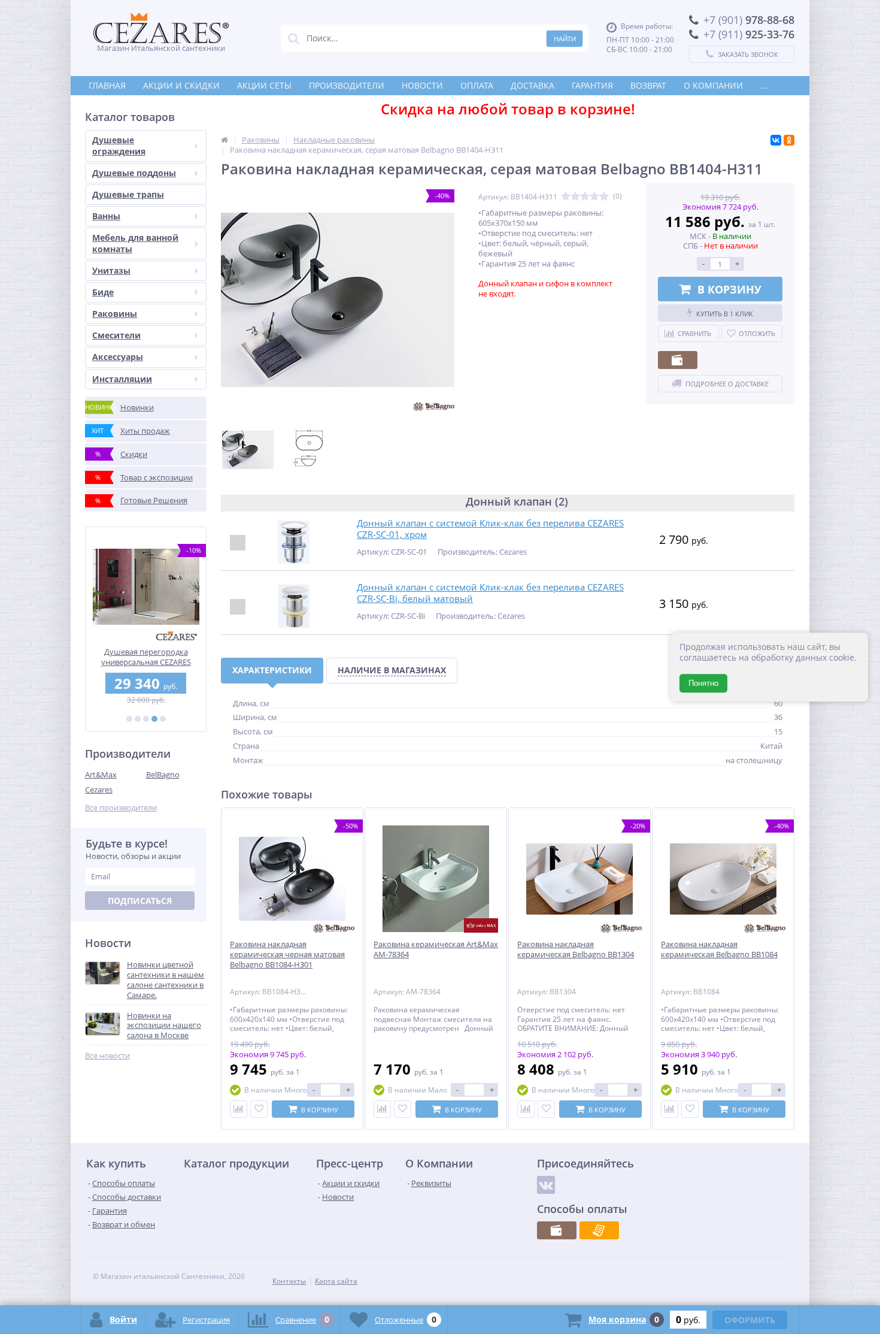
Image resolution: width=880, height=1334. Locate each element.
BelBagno (163, 774)
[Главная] (224, 139)
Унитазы (111, 270)
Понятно (703, 683)
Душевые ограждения (118, 145)
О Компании (713, 85)
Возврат (648, 85)
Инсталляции (122, 379)
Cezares (99, 789)
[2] (138, 719)
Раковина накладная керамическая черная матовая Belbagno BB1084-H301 (287, 954)
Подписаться (140, 900)
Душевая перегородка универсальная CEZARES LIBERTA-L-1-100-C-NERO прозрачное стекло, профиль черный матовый (146, 657)
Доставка (532, 85)
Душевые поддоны (134, 173)
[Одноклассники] (789, 140)
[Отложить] (259, 1109)
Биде (103, 292)
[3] (146, 719)
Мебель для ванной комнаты (135, 243)
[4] (154, 719)
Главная (107, 85)
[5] (163, 719)
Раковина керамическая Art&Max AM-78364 (436, 949)
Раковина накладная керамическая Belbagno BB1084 (719, 949)
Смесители (116, 335)
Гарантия (592, 85)
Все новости (107, 1056)
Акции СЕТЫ (264, 85)
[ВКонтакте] (775, 140)
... (763, 85)
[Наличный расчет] (677, 360)
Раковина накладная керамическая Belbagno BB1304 (575, 949)
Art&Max (101, 774)
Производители (346, 85)
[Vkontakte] (546, 1185)
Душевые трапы (128, 194)
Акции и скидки (181, 85)
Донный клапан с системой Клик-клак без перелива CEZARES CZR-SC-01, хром (490, 529)
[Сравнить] (238, 1109)
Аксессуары (117, 356)
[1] (129, 719)
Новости (422, 85)
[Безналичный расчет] (599, 1230)
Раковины (114, 313)
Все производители (121, 808)
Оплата (476, 85)
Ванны (106, 216)
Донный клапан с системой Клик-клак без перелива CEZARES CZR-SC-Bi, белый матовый (490, 593)
